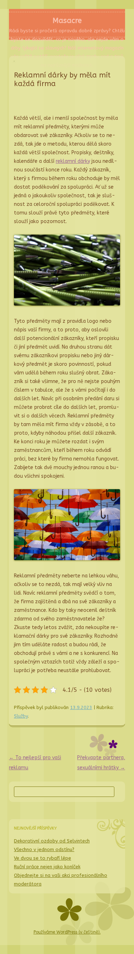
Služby (21, 716)
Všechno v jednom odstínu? (44, 849)
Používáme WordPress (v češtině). (67, 932)
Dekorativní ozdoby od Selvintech (52, 841)
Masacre (67, 20)
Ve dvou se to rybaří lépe (42, 858)
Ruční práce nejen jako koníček (47, 866)
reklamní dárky (73, 161)
